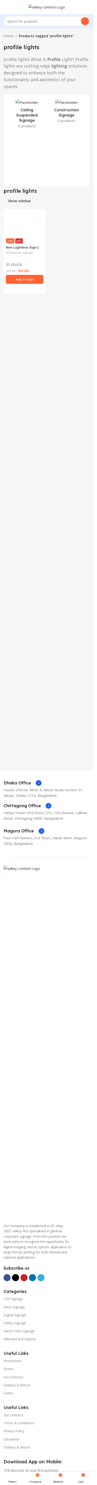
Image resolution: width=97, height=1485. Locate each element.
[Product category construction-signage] (66, 112)
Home (9, 35)
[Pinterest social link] (24, 1277)
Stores (8, 1369)
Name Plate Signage (19, 1331)
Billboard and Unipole (20, 1339)
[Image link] (47, 1041)
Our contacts (13, 1377)
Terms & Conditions (19, 1423)
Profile (54, 59)
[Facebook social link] (7, 1277)
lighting (59, 66)
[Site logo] (46, 6)
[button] (24, 604)
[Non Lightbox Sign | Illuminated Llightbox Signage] (24, 387)
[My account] (88, 7)
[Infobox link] (22, 783)
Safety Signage (15, 1323)
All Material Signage (19, 577)
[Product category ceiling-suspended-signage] (27, 115)
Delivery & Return (17, 1385)
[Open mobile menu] (5, 7)
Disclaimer (12, 1439)
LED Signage (13, 1298)
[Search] (85, 21)
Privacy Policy (14, 1431)
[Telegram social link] (40, 1277)
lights (31, 47)
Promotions (13, 1361)
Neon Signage (14, 1307)
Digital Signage (15, 1315)
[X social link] (15, 1277)
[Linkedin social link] (32, 1277)
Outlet (8, 1393)
